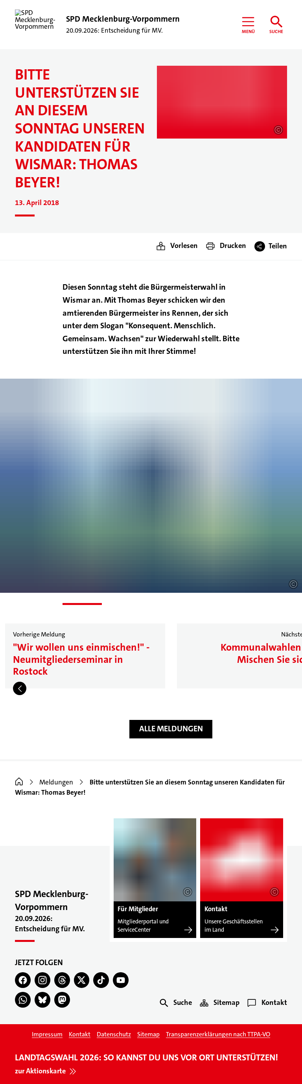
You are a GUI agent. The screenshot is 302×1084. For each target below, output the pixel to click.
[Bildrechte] (278, 130)
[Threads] (62, 980)
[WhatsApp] (23, 1000)
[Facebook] (23, 980)
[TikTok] (101, 980)
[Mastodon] (62, 1000)
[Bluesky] (42, 1000)
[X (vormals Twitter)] (82, 980)
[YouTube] (121, 980)
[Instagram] (42, 980)
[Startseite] (19, 782)
